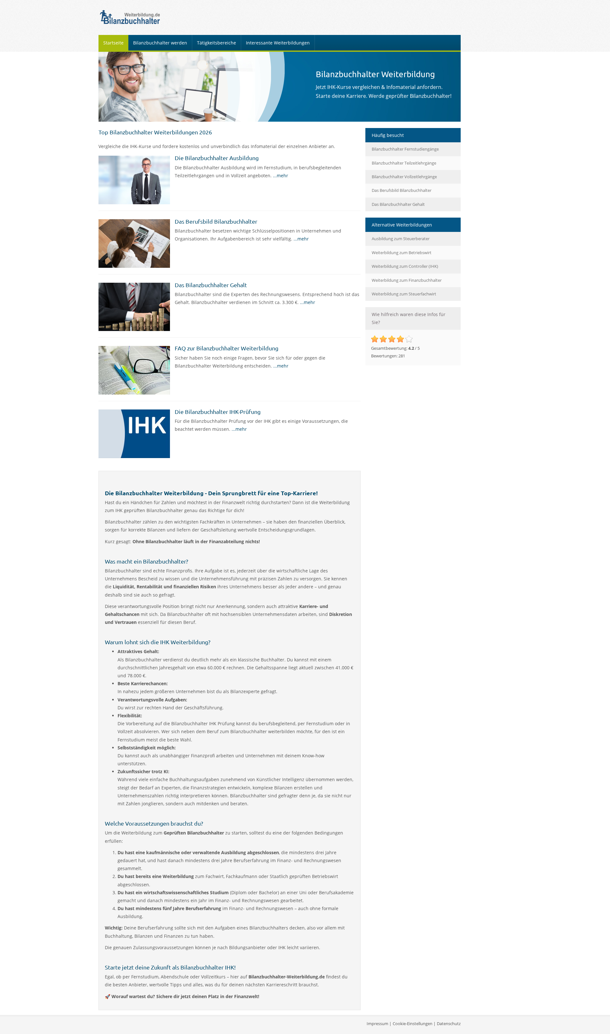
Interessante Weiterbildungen (278, 43)
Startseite (113, 43)
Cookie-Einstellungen (412, 1023)
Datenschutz (449, 1023)
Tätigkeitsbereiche (216, 43)
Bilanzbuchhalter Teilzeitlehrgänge (404, 163)
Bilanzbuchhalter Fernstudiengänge (405, 149)
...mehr (280, 175)
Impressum (377, 1023)
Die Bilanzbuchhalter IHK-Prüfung (218, 411)
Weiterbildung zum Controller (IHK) (405, 266)
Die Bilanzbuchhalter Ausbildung (217, 157)
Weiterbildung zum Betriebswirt (401, 252)
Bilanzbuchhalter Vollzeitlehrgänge (404, 176)
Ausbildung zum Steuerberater (401, 238)
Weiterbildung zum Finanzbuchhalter (407, 280)
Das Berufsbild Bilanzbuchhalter (216, 221)
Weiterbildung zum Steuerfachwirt (404, 294)
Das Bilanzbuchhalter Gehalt (211, 284)
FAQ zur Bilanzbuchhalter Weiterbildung (226, 348)
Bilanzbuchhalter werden (160, 43)
